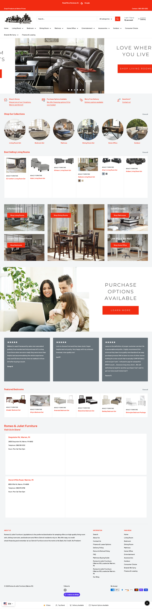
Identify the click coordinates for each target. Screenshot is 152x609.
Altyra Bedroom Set (37, 412)
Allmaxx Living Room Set (62, 170)
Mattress (58, 28)
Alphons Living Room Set (86, 177)
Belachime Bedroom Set (86, 411)
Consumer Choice (131, 28)
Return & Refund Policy (101, 551)
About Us (96, 538)
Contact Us (97, 541)
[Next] (148, 177)
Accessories (102, 28)
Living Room (16, 28)
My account (128, 20)
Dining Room (44, 28)
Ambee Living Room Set (134, 171)
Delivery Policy (98, 548)
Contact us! (126, 102)
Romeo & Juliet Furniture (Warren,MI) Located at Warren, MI (104, 563)
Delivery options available (94, 102)
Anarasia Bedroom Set (61, 410)
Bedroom (30, 28)
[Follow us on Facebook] (65, 590)
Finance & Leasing (28, 35)
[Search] (117, 19)
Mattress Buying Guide (101, 558)
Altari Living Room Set (109, 170)
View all (145, 114)
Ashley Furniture (12, 176)
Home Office (71, 28)
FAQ (94, 554)
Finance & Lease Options (102, 544)
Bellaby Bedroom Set (109, 411)
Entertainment (87, 28)
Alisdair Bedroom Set (13, 410)
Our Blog (96, 577)
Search (95, 534)
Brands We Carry (10, 35)
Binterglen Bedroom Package (136, 412)
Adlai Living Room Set (37, 178)
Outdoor (116, 28)
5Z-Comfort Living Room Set (15, 179)
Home (6, 28)
